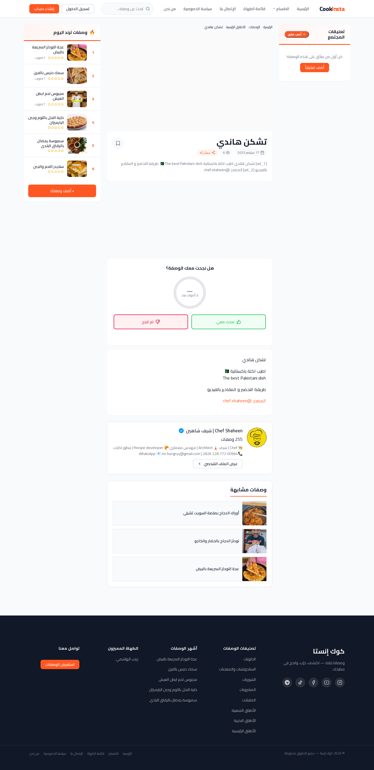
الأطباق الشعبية (244, 710)
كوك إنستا (329, 651)
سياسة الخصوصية (197, 8)
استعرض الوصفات (59, 664)
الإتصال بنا (228, 8)
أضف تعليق (294, 34)
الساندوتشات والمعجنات (237, 669)
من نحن (170, 8)
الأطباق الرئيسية (236, 27)
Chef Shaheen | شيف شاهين (214, 431)
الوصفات (254, 27)
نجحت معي (225, 321)
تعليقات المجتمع (336, 34)
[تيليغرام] (287, 682)
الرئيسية (303, 8)
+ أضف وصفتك (62, 190)
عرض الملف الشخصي (221, 463)
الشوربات (249, 679)
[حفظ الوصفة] (118, 143)
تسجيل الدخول (78, 8)
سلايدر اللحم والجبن (48, 166)
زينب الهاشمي (127, 659)
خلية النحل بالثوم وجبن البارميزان (46, 120)
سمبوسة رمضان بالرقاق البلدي (50, 143)
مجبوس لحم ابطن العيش (50, 96)
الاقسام (282, 8)
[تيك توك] (300, 682)
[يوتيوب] (327, 682)
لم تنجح (147, 321)
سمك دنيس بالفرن (49, 72)
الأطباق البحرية (245, 720)
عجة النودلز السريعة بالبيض (48, 49)
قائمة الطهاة (254, 8)
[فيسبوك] (313, 682)
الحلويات (249, 659)
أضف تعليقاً (314, 67)
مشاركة (205, 152)
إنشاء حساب (44, 8)
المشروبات (248, 689)
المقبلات (249, 700)
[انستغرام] (340, 682)
